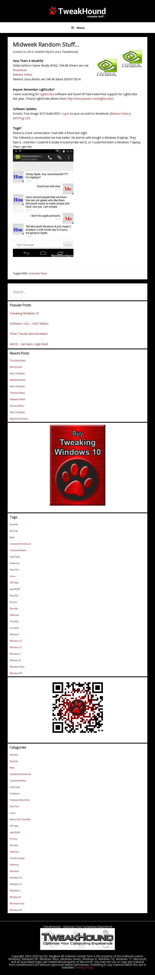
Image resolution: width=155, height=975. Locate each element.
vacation (14, 627)
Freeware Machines (20, 799)
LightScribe (47, 94)
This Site (14, 621)
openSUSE (15, 588)
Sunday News (17, 405)
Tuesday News (17, 392)
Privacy (13, 601)
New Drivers (16, 366)
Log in (65, 113)
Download (19, 70)
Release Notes (22, 74)
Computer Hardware (20, 543)
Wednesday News (19, 418)
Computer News (37, 273)
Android (14, 524)
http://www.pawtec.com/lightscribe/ (90, 98)
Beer (12, 537)
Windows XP (16, 673)
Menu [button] (81, 28)
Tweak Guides (17, 858)
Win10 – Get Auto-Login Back (29, 344)
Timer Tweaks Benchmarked (28, 334)
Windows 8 (15, 660)
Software (14, 614)
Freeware (14, 563)
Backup (14, 530)
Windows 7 (15, 653)
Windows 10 (16, 640)
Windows (14, 871)
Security (14, 608)
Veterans (14, 634)
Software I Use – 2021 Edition (29, 323)
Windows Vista (17, 666)
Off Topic (14, 582)
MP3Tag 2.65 (21, 118)
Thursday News (18, 360)
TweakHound (77, 12)
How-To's (14, 569)
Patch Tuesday (17, 373)
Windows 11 (16, 647)
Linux (12, 576)
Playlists (14, 595)
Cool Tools (15, 556)
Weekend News (17, 379)
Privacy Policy (84, 967)
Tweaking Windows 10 (24, 313)
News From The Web (20, 819)
